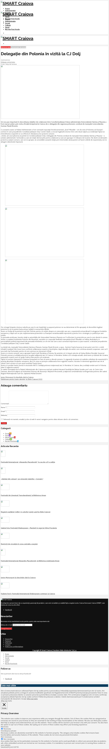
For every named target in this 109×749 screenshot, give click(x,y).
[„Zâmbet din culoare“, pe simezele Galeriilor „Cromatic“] (3, 473)
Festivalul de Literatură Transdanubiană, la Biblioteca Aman (23, 495)
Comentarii (5, 404)
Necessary (7, 729)
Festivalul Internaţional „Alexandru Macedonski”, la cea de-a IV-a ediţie (28, 462)
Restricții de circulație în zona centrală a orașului (19, 544)
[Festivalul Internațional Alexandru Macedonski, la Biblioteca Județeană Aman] (3, 555)
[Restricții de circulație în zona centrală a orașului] (5, 538)
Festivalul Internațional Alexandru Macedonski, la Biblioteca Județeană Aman (30, 561)
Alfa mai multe (32, 699)
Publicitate (8, 643)
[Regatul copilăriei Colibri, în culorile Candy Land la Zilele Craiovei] (5, 506)
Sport (7, 17)
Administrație (10, 11)
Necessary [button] (4, 727)
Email (3, 411)
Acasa (7, 9)
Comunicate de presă (18, 47)
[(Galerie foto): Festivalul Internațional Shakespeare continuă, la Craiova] (5, 588)
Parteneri (8, 641)
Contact (7, 645)
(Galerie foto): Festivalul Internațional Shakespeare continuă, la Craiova (28, 594)
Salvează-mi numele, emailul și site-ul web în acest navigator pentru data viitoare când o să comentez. (40, 419)
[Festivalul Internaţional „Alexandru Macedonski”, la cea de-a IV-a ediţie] (3, 456)
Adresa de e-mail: (7, 625)
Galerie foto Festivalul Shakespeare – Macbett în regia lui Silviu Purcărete (29, 528)
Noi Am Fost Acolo (12, 19)
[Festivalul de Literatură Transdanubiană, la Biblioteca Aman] (5, 489)
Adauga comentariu (8, 62)
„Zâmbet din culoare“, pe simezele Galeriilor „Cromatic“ (22, 479)
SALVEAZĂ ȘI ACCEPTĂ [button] (10, 747)
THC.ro (74, 650)
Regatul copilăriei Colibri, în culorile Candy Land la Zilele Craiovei (25, 512)
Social (7, 23)
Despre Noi (8, 639)
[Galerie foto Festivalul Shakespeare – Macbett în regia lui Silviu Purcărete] (5, 522)
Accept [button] (24, 699)
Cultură (8, 25)
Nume (3, 407)
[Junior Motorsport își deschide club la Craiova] (5, 572)
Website (4, 415)
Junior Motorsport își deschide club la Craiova (18, 578)
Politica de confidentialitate (14, 647)
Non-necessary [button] (6, 737)
